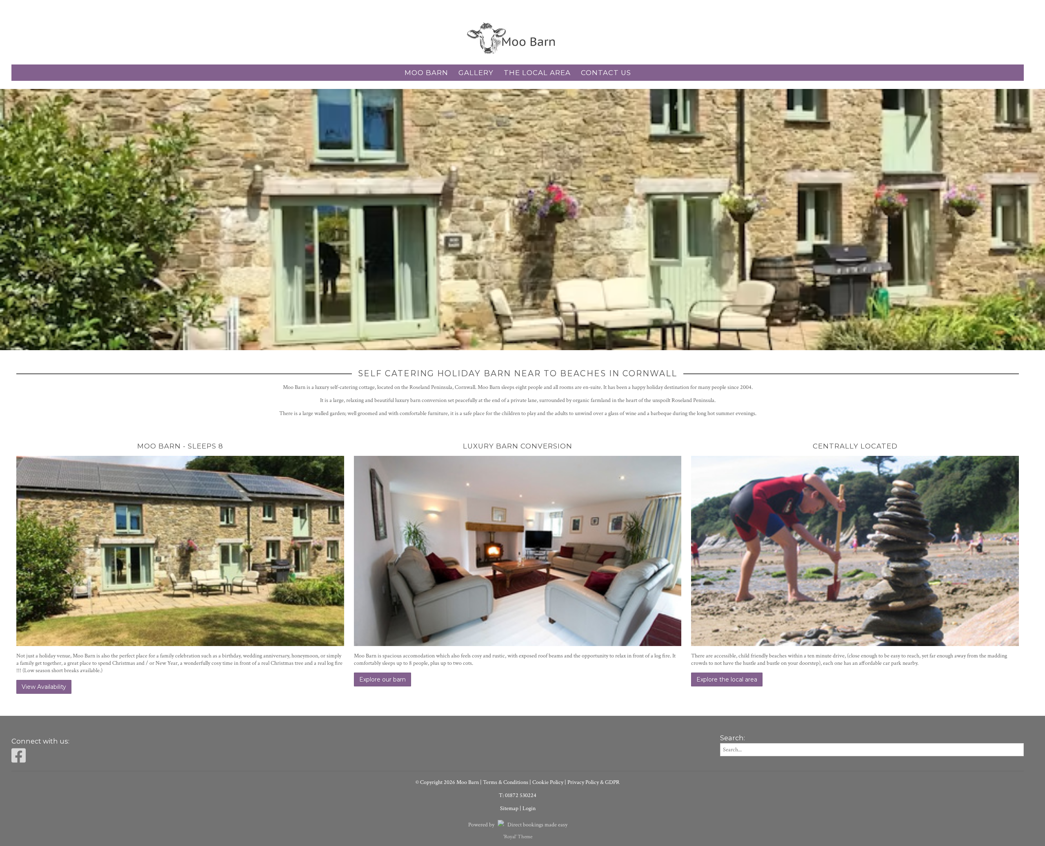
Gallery (476, 73)
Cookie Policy (547, 782)
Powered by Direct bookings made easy (517, 824)
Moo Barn (426, 73)
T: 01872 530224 (517, 795)
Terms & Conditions (505, 782)
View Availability (44, 687)
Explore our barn (382, 679)
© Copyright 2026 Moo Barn (447, 782)
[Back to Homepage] (518, 38)
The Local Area (537, 73)
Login (529, 808)
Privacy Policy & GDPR (593, 782)
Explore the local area (726, 679)
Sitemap (509, 808)
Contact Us (606, 73)
